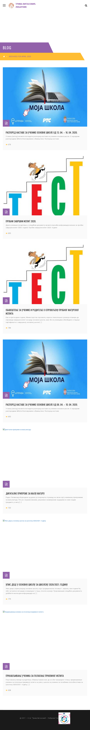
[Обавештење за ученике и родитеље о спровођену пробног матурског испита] (45, 274)
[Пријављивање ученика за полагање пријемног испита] (45, 640)
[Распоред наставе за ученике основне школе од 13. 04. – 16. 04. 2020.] (45, 97)
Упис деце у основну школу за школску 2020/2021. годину (37, 584)
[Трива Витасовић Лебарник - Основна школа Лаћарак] (23, 5)
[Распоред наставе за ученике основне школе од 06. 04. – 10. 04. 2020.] (45, 369)
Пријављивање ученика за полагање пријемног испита (35, 675)
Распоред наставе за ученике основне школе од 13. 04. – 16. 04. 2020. (41, 132)
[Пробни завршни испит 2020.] (45, 185)
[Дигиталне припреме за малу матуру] (45, 458)
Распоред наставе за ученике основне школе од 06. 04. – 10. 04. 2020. (42, 404)
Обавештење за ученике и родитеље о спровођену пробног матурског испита (42, 311)
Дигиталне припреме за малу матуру (25, 493)
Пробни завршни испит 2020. (21, 221)
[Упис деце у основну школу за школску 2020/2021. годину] (45, 549)
